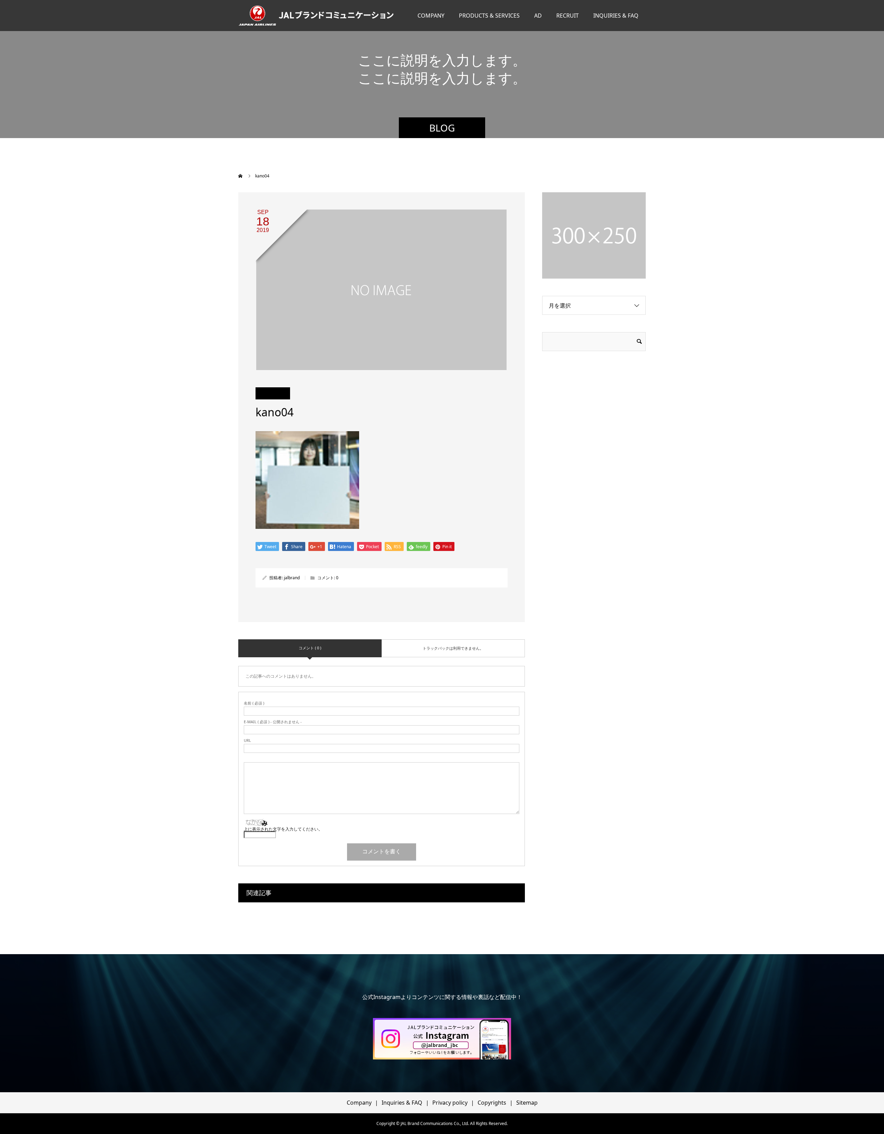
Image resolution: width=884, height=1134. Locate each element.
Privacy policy (450, 1102)
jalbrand (292, 578)
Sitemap (527, 1102)
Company (359, 1102)
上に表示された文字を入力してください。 (283, 829)
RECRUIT (567, 15)
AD (538, 15)
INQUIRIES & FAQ (615, 15)
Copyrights (492, 1102)
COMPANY (430, 15)
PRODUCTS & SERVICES (489, 15)
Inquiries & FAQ (402, 1102)
